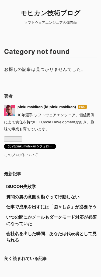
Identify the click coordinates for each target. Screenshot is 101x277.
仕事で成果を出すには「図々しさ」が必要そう (51, 206)
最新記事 (12, 173)
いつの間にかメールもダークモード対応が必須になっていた (51, 220)
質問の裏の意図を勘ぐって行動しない (42, 196)
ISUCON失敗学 (21, 186)
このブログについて (21, 155)
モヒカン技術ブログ (50, 13)
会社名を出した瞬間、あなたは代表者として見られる (51, 237)
